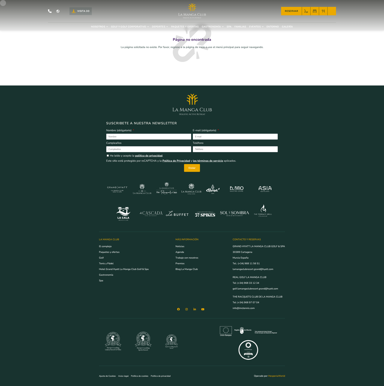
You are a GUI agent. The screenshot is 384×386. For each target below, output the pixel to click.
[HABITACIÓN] (314, 11)
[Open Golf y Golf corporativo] (148, 26)
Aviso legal (123, 376)
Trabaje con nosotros (187, 257)
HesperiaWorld (276, 376)
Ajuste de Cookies (107, 376)
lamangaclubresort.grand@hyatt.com (253, 269)
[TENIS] (332, 11)
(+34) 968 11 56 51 (249, 263)
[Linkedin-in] (195, 309)
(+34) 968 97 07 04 (248, 302)
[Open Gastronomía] (223, 26)
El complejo (105, 246)
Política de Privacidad (176, 161)
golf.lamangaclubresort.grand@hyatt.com (256, 288)
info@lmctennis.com (244, 308)
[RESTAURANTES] (323, 11)
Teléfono (198, 143)
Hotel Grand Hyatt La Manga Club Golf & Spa (124, 269)
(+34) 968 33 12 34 (248, 283)
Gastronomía (106, 275)
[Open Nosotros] (107, 26)
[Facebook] (179, 309)
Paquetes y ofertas (109, 252)
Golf (101, 257)
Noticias (180, 246)
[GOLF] (306, 11)
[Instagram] (187, 309)
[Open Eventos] (263, 26)
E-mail (204, 130)
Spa (101, 280)
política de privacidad (148, 155)
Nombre (119, 130)
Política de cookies (139, 376)
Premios (180, 263)
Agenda (180, 252)
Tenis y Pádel (106, 263)
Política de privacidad (161, 376)
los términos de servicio (208, 161)
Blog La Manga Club (187, 269)
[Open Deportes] (167, 26)
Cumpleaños (114, 143)
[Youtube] (203, 309)
